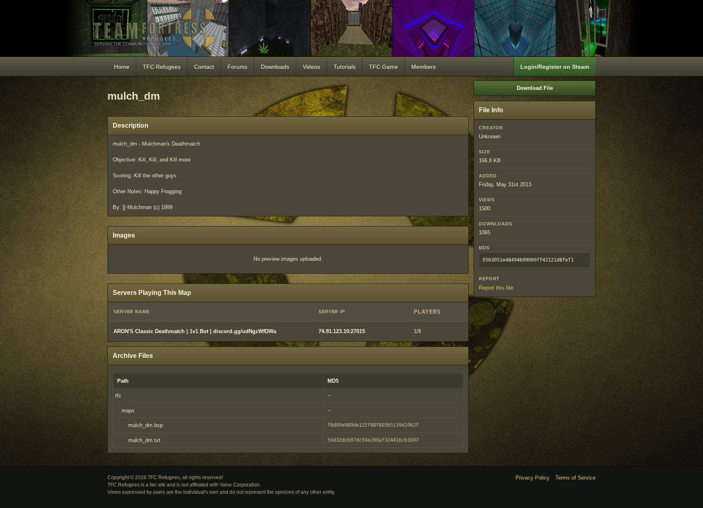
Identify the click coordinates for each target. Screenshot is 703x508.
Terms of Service (575, 478)
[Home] (351, 28)
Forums (237, 66)
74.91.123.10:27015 (342, 331)
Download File (535, 88)
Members (423, 66)
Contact (204, 66)
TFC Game (383, 66)
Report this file (496, 288)
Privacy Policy (532, 478)
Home (121, 66)
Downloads (275, 66)
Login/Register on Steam (554, 66)
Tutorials (345, 66)
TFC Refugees (162, 66)
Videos (311, 66)
